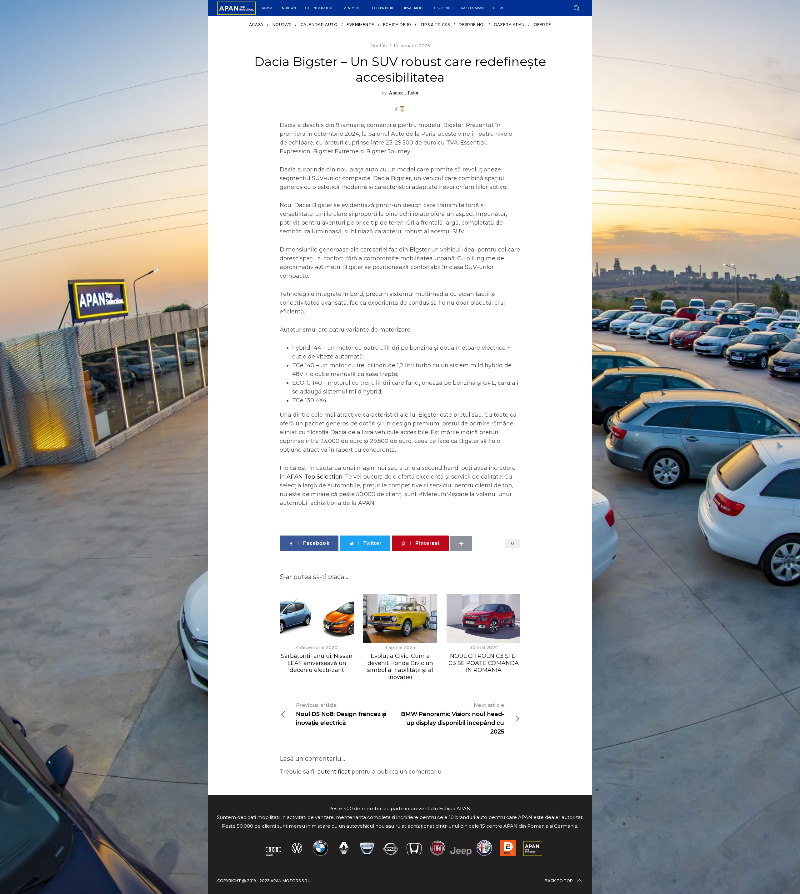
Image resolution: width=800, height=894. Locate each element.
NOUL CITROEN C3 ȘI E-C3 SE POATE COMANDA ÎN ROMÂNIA (483, 663)
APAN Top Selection (314, 476)
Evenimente (352, 8)
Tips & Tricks (412, 8)
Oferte (499, 8)
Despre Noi (442, 8)
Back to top (559, 880)
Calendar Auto (318, 8)
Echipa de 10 (382, 8)
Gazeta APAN (472, 8)
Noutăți (289, 8)
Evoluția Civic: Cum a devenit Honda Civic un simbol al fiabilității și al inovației (400, 667)
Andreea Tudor (403, 92)
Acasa (267, 8)
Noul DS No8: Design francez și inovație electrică (341, 714)
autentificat (334, 771)
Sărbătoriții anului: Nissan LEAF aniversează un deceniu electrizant (316, 663)
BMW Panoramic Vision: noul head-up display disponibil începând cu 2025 (452, 718)
